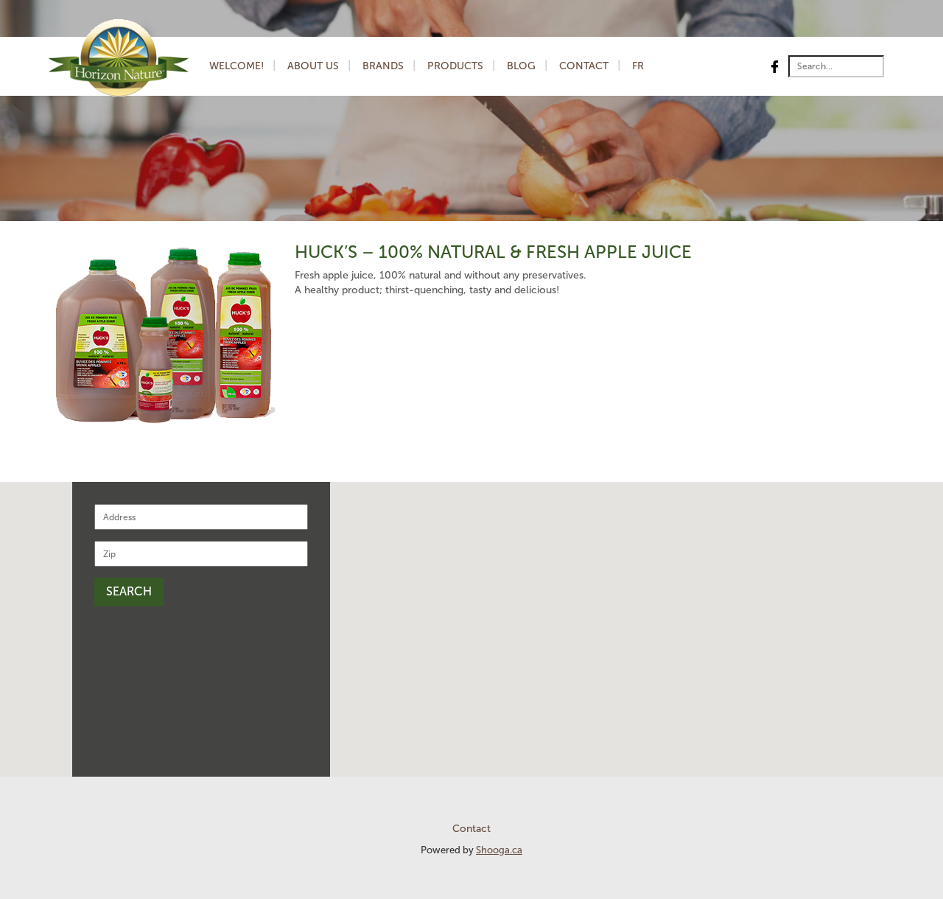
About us (313, 66)
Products (455, 66)
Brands (383, 66)
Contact (584, 66)
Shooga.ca (499, 850)
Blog (521, 66)
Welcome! (236, 66)
